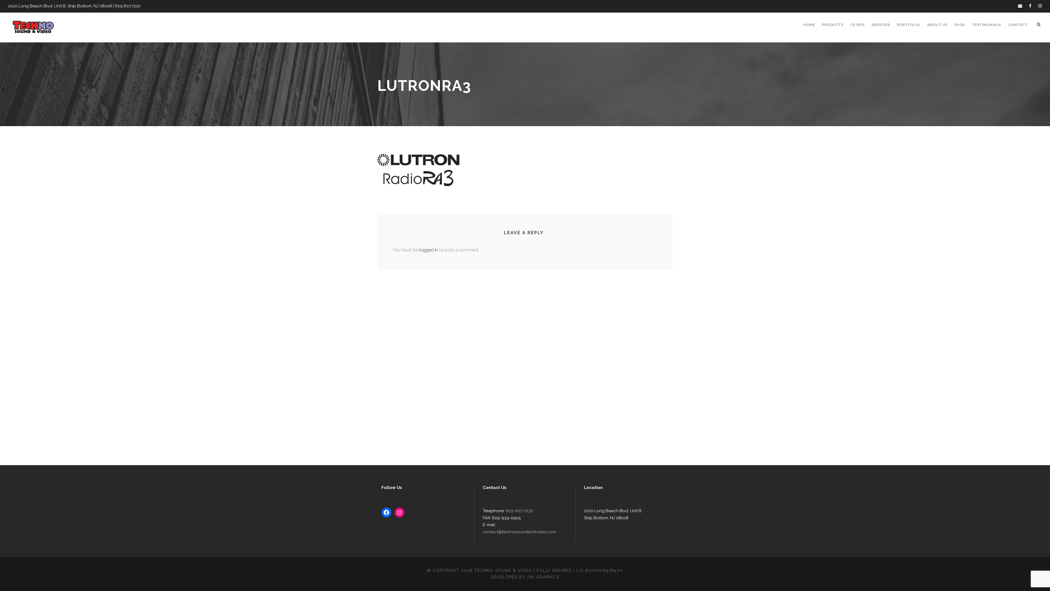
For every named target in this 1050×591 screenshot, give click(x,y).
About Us (937, 25)
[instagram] (1040, 6)
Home (809, 25)
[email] (1020, 6)
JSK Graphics (543, 577)
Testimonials (986, 25)
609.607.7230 (128, 6)
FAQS (960, 25)
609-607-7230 (519, 510)
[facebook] (1030, 6)
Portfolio (908, 25)
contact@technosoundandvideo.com (519, 531)
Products (832, 25)
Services (880, 25)
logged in (428, 250)
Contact (1018, 25)
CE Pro (857, 25)
